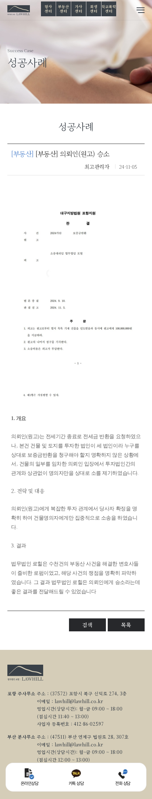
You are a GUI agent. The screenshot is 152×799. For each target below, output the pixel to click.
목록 (126, 624)
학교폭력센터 (109, 9)
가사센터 (78, 9)
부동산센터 (63, 9)
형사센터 (48, 9)
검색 (87, 624)
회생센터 (93, 9)
